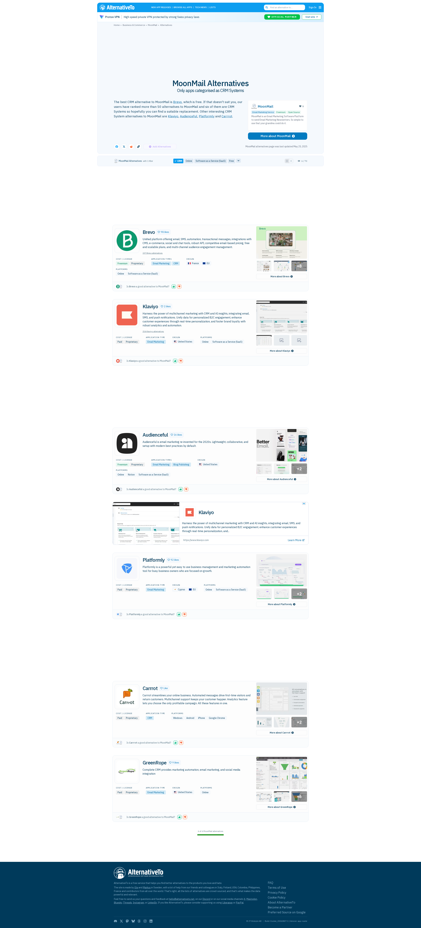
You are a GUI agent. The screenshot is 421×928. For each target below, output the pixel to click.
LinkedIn (152, 902)
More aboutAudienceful (280, 479)
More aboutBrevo (280, 276)
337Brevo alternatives (153, 253)
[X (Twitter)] (121, 921)
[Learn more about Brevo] (127, 240)
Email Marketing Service (263, 112)
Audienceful (188, 116)
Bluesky (118, 902)
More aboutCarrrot (280, 732)
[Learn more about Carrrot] (127, 696)
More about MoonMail (275, 136)
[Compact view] (291, 161)
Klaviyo (173, 116)
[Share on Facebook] (117, 147)
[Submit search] (267, 7)
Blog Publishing (181, 464)
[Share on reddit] (131, 147)
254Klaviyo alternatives (153, 331)
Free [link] (231, 160)
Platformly (206, 116)
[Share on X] (124, 147)
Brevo (177, 102)
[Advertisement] (210, 51)
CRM (175, 263)
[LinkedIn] (151, 921)
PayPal (240, 902)
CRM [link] (179, 160)
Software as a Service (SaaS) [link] (211, 160)
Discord (206, 899)
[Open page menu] (320, 7)
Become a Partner (280, 907)
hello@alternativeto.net (181, 899)
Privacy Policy (277, 892)
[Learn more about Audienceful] (127, 443)
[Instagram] (145, 921)
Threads (127, 902)
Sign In (312, 7)
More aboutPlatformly (280, 604)
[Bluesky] (133, 921)
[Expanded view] (287, 161)
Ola (136, 887)
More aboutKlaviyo (280, 350)
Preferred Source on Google (287, 912)
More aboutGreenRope (280, 807)
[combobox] (284, 7)
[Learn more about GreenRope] (127, 771)
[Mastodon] (127, 921)
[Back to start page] (121, 7)
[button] (163, 232)
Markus (147, 887)
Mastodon (251, 899)
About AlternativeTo (281, 902)
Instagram (138, 902)
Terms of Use (277, 887)
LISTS (213, 7)
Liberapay (227, 902)
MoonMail (265, 106)
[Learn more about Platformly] (127, 568)
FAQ (270, 883)
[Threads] (139, 921)
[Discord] (115, 921)
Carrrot (227, 116)
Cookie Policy (276, 897)
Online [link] (189, 160)
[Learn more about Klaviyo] (127, 315)
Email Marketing (161, 263)
